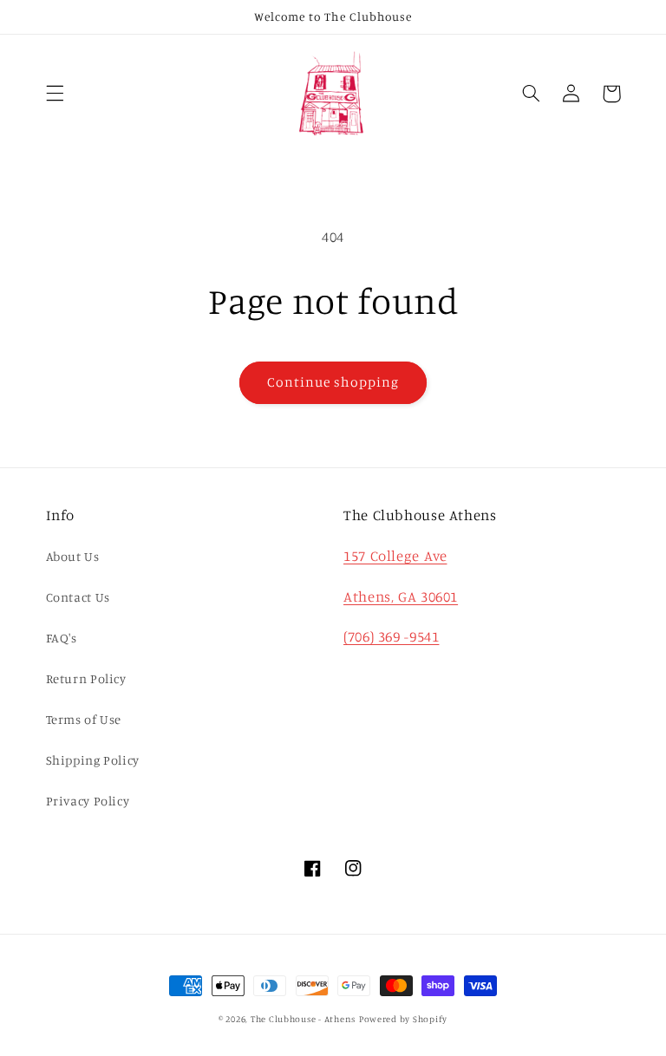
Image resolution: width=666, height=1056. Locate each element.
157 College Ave (395, 555)
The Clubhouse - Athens (303, 1019)
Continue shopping (333, 382)
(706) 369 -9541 (391, 636)
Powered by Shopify (403, 1019)
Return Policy (86, 678)
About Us (73, 556)
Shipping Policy (93, 760)
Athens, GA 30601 (400, 596)
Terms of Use (84, 719)
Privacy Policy (88, 800)
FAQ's (61, 637)
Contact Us (78, 597)
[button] (55, 94)
